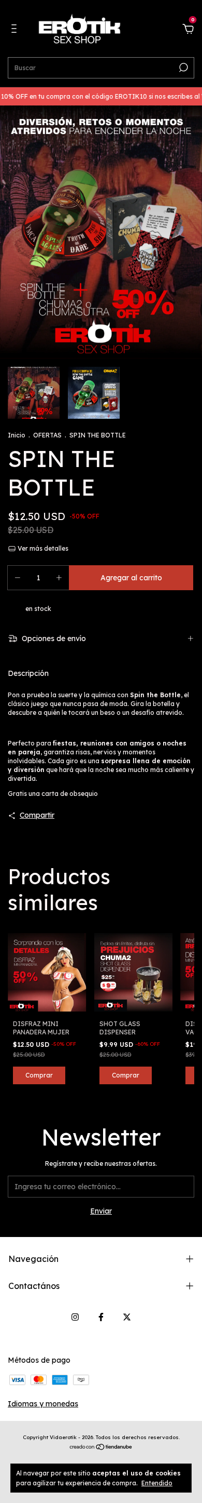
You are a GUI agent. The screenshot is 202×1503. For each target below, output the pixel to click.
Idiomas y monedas (43, 1403)
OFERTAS (47, 435)
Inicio (16, 435)
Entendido (156, 1483)
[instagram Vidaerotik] (75, 1317)
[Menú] (16, 30)
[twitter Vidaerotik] (127, 1317)
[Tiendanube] (101, 1448)
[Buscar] (183, 67)
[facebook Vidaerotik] (101, 1317)
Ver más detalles (42, 548)
